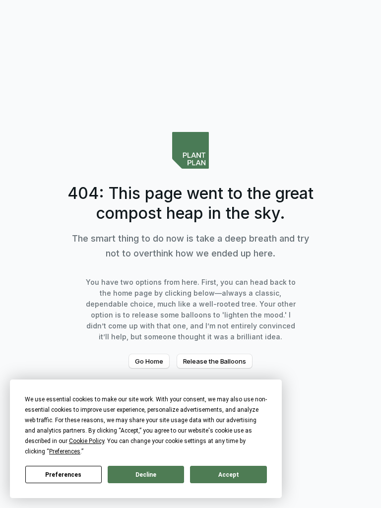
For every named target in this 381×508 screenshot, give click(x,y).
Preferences (63, 474)
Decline (145, 474)
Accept (228, 474)
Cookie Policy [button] (86, 441)
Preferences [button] (64, 451)
